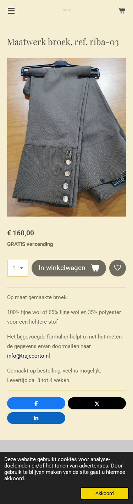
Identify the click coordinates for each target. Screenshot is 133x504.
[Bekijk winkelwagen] (121, 11)
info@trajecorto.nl (28, 356)
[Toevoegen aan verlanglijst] (117, 268)
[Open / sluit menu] (11, 11)
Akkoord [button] (104, 493)
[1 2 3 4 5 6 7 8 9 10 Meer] (17, 268)
